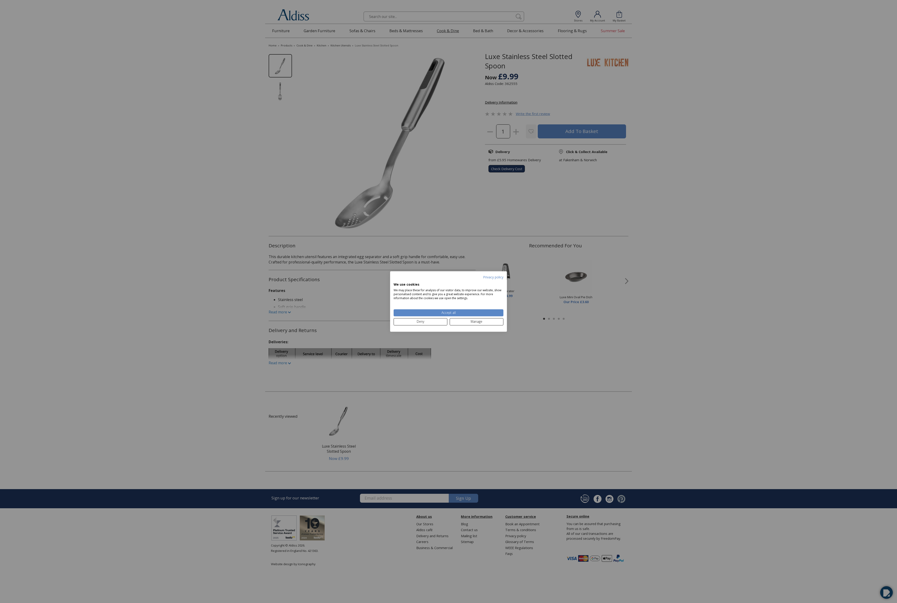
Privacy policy (493, 277)
